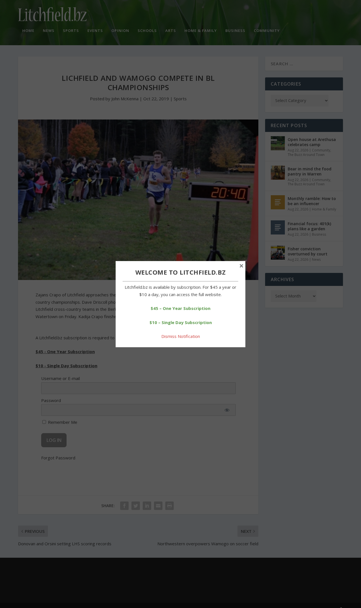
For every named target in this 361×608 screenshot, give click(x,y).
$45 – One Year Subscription (180, 308)
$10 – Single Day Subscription (180, 322)
